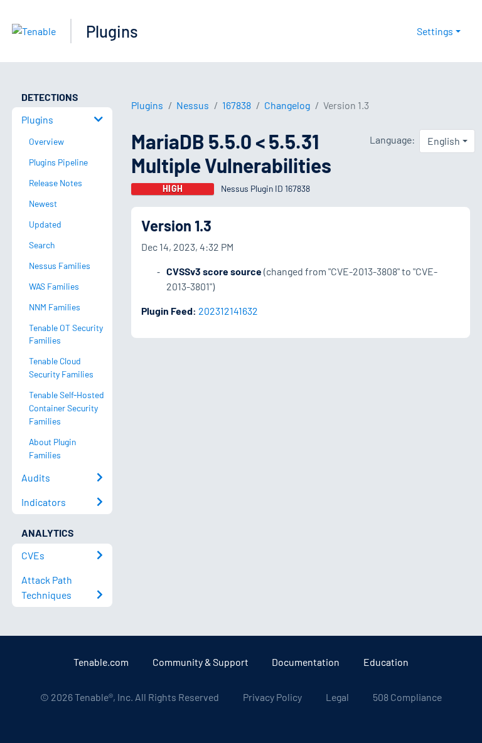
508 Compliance (407, 697)
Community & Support (201, 662)
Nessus (192, 105)
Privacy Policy (272, 697)
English (443, 141)
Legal (337, 697)
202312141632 (228, 311)
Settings (435, 31)
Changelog (287, 105)
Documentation (306, 662)
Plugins (112, 31)
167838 (236, 105)
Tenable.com (101, 662)
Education (386, 662)
